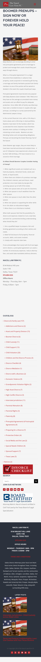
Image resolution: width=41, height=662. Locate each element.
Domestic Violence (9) (14, 379)
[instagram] (11, 489)
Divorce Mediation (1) (14, 368)
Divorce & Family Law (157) (14, 321)
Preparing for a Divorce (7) (16, 430)
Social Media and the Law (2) (16, 441)
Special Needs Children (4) (15, 446)
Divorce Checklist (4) (13, 363)
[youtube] (15, 489)
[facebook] (4, 489)
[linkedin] (18, 489)
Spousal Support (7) (13, 451)
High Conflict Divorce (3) (15, 395)
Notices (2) (8, 462)
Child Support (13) (12, 347)
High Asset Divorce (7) (14, 390)
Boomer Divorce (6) (13, 337)
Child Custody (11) (12, 342)
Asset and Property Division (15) (18, 331)
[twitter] (8, 489)
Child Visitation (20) (13, 353)
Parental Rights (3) (13, 411)
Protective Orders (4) (13, 435)
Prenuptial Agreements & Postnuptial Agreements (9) (20, 423)
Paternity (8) (10, 416)
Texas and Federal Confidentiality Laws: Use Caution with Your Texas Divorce (20, 639)
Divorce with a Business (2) (16, 374)
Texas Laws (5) (11, 456)
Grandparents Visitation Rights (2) (18, 384)
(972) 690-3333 (20, 540)
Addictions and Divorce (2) (16, 326)
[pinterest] (22, 489)
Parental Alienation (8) (14, 405)
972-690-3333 (8, 275)
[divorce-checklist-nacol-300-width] (18, 465)
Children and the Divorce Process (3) (19, 358)
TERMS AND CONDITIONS (20, 557)
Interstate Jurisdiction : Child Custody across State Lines (19, 616)
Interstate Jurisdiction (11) (15, 400)
